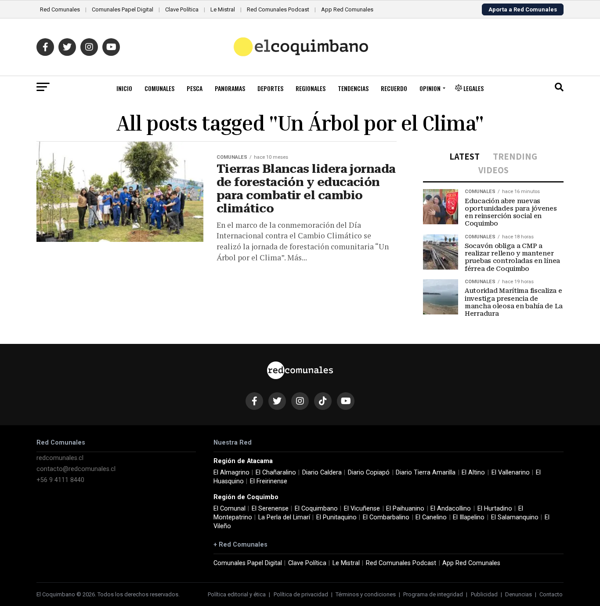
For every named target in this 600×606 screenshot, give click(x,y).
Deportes (270, 88)
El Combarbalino (386, 517)
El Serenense (270, 508)
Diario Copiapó (369, 472)
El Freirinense (268, 481)
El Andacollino (450, 508)
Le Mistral (222, 9)
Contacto (551, 594)
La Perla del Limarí (284, 517)
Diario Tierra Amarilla (425, 472)
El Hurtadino (494, 508)
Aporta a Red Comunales (522, 9)
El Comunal (229, 508)
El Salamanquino (515, 517)
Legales (473, 88)
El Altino (473, 472)
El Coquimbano (316, 508)
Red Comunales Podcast (278, 9)
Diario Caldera (322, 472)
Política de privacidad (301, 594)
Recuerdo (394, 88)
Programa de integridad (433, 594)
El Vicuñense (362, 508)
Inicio (124, 88)
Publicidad (484, 594)
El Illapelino (468, 517)
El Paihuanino (405, 508)
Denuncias (518, 594)
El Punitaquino (336, 517)
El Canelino (431, 517)
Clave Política (182, 9)
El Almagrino (231, 472)
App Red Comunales (347, 9)
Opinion (430, 88)
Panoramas (230, 88)
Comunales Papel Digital (122, 9)
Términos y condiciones (366, 594)
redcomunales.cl (59, 458)
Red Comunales (60, 9)
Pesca (194, 88)
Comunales (159, 88)
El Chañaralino (276, 472)
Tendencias (353, 88)
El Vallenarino (511, 472)
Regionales (310, 88)
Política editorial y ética (237, 594)
